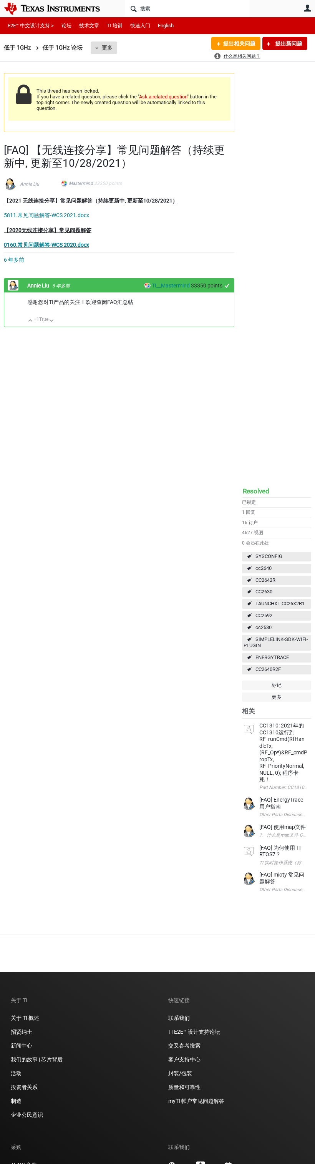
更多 (107, 48)
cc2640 (263, 568)
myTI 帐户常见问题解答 (196, 1101)
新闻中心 (21, 1046)
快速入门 (140, 25)
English (166, 25)
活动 (16, 1073)
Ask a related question (163, 97)
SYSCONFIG (268, 556)
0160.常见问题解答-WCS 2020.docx (46, 245)
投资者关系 (24, 1087)
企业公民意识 (27, 1115)
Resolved (256, 491)
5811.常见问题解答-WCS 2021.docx (46, 215)
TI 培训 (115, 25)
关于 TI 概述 (25, 1018)
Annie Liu (29, 184)
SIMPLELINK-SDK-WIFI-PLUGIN (276, 642)
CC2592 (263, 615)
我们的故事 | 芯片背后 (37, 1059)
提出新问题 (288, 43)
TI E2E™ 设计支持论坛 (194, 1032)
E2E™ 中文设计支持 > (31, 25)
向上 (30, 321)
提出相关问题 (239, 43)
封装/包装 (180, 1073)
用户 (307, 8)
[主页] (57, 8)
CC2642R (265, 580)
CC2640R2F (268, 669)
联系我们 (179, 1018)
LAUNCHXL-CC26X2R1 (280, 603)
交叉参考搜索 (184, 1046)
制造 (16, 1101)
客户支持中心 (184, 1059)
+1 (227, 286)
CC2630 (263, 591)
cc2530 (263, 627)
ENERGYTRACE (272, 657)
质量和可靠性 (185, 1087)
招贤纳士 (21, 1032)
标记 (277, 685)
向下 (51, 321)
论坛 (66, 25)
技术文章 (89, 25)
